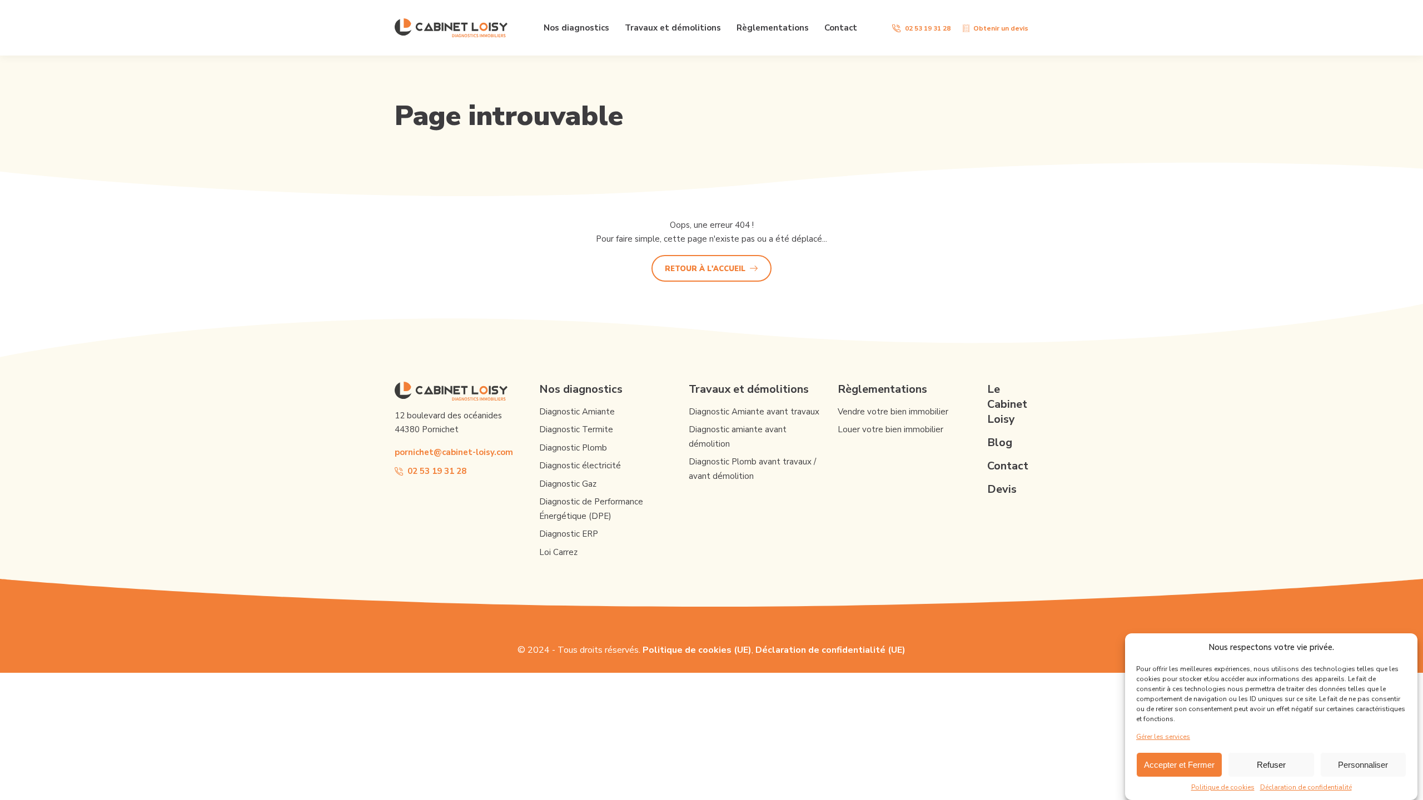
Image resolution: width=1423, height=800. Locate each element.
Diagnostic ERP (568, 533)
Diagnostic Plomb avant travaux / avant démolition (752, 469)
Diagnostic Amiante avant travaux (754, 411)
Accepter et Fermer (1179, 764)
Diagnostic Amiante (577, 411)
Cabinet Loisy (451, 27)
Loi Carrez (558, 552)
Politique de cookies (1223, 787)
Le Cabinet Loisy (1007, 404)
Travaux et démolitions (673, 27)
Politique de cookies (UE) (697, 650)
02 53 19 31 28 (928, 28)
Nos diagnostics (576, 27)
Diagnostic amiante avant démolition (738, 436)
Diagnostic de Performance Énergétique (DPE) (591, 509)
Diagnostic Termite (576, 429)
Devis (1002, 489)
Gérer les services (1163, 736)
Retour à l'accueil (705, 269)
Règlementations (773, 27)
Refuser (1271, 764)
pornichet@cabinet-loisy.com (454, 452)
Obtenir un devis (1000, 28)
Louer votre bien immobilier (890, 429)
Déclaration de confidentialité (1306, 787)
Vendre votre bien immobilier (893, 411)
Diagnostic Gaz (567, 483)
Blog (999, 442)
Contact (840, 27)
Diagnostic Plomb (573, 447)
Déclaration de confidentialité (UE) (830, 650)
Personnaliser (1363, 764)
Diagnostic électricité (580, 465)
